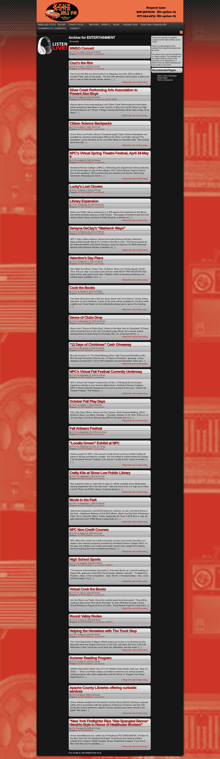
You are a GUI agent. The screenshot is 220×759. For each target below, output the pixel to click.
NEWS (116, 24)
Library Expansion (83, 201)
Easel (153, 757)
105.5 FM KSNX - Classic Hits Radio (114, 757)
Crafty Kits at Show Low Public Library (99, 473)
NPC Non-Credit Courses (89, 530)
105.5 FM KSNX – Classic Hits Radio (110, 11)
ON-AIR (62, 24)
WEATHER (94, 24)
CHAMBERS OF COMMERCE (52, 28)
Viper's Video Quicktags (166, 76)
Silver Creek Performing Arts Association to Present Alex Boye (103, 92)
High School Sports (84, 559)
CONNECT (75, 28)
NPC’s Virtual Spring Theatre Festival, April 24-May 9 (108, 155)
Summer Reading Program (90, 658)
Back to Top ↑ (175, 757)
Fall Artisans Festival (85, 428)
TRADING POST (130, 24)
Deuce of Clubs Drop (85, 317)
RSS (181, 32)
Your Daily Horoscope (153, 24)
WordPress (143, 757)
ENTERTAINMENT (85, 54)
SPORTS (106, 24)
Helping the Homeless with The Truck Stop (103, 631)
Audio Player (162, 78)
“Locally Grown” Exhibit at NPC (94, 443)
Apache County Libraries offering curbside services (102, 689)
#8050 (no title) (47, 24)
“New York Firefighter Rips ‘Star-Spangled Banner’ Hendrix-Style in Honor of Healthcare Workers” (108, 723)
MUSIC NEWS (111, 99)
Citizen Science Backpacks (90, 123)
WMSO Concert (81, 48)
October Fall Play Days (87, 401)
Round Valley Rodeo (85, 616)
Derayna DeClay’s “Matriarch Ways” (97, 228)
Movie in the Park (83, 500)
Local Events (99, 54)
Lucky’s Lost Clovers (85, 186)
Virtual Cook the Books (87, 589)
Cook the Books (82, 288)
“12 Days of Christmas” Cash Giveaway (100, 344)
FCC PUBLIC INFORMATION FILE (85, 753)
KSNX (74, 52)
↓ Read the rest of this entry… (135, 82)
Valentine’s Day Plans (86, 258)
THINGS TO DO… (77, 24)
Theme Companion (165, 80)
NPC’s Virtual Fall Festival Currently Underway (105, 371)
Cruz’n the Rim (81, 63)
